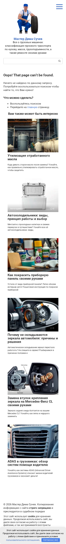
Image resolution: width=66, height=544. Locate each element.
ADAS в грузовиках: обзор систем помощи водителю (28, 463)
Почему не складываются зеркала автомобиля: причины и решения (33, 338)
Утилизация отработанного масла (29, 157)
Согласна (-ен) (50, 540)
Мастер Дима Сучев (28, 39)
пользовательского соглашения (22, 540)
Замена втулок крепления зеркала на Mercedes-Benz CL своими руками (30, 401)
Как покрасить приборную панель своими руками (28, 276)
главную (32, 107)
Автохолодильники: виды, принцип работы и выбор (28, 217)
